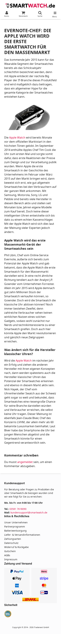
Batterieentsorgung (15, 530)
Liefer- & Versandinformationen (22, 534)
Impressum (10, 559)
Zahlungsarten (12, 538)
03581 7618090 (17, 509)
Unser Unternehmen (16, 522)
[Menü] (54, 12)
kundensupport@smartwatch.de (29, 512)
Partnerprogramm (14, 526)
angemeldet (25, 462)
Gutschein (10, 551)
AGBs (7, 555)
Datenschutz (11, 543)
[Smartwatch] (30, 5)
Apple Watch (17, 137)
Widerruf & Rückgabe (16, 547)
